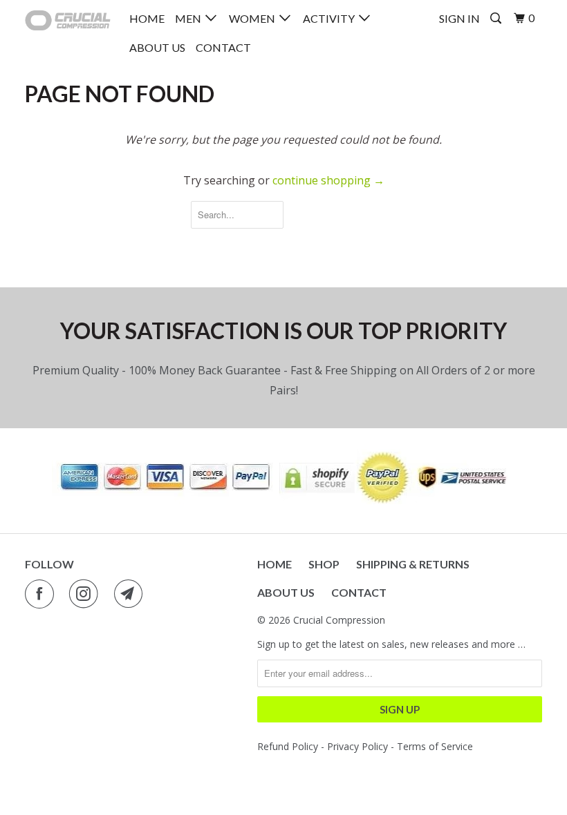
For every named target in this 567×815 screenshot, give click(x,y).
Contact (223, 47)
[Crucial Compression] (68, 20)
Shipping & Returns (413, 563)
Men (190, 18)
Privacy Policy (356, 746)
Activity (331, 18)
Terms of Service (435, 746)
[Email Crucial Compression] (131, 593)
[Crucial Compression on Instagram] (86, 593)
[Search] (496, 18)
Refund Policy (287, 746)
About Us (157, 47)
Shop (324, 563)
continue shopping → (328, 180)
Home (147, 18)
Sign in (459, 18)
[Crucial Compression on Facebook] (42, 593)
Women (254, 18)
